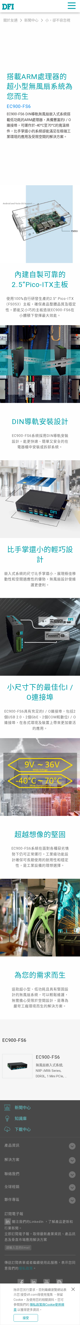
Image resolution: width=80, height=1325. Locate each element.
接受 (26, 1318)
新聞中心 (31, 20)
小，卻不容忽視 (57, 20)
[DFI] (8, 6)
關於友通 (10, 20)
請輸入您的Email (18, 1247)
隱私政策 (26, 1268)
